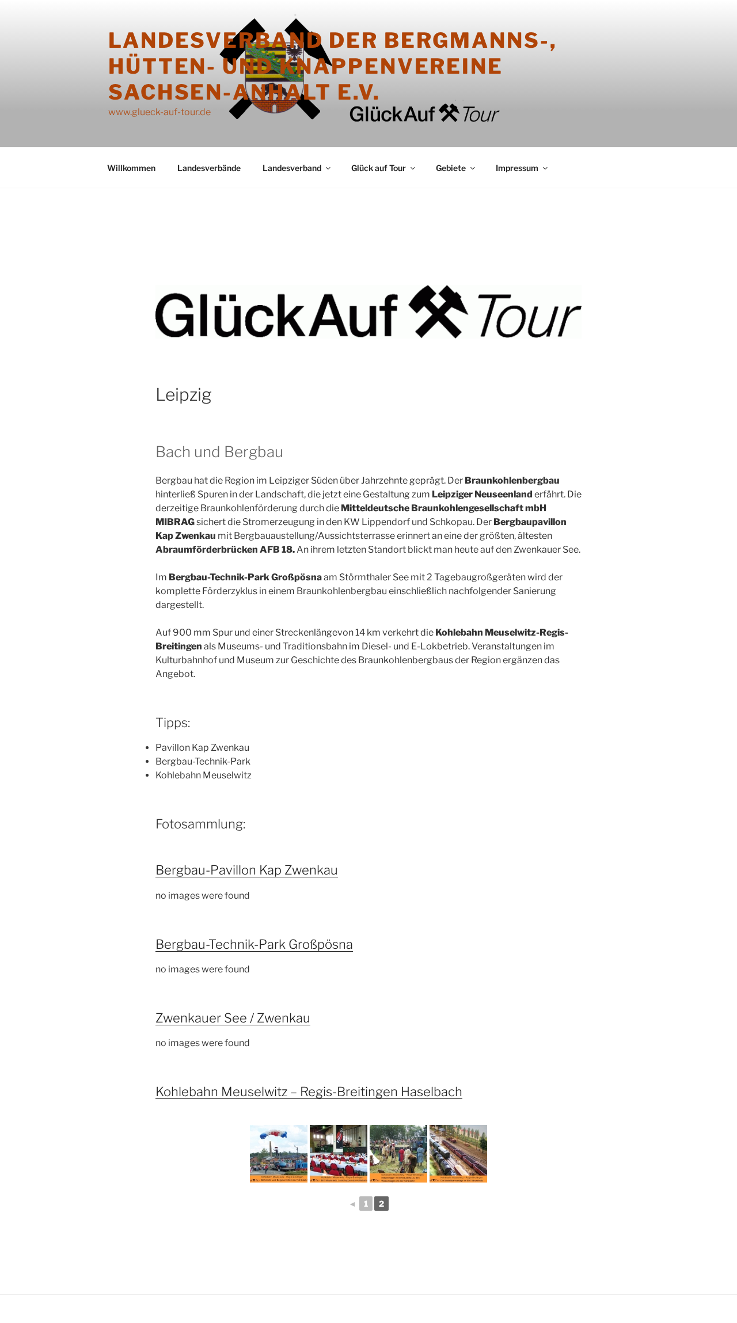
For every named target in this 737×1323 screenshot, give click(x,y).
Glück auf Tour (378, 168)
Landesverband (292, 168)
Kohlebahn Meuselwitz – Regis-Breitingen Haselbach (308, 1091)
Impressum (517, 168)
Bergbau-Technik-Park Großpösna (254, 944)
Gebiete (451, 168)
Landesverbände (209, 168)
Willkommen (131, 168)
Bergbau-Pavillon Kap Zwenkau (246, 869)
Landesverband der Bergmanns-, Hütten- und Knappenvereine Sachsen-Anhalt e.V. (332, 66)
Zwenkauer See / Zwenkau (232, 1017)
